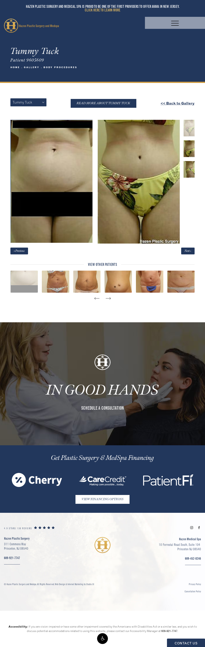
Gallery (31, 67)
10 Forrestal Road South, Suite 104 (180, 547)
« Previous (19, 251)
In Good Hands (102, 390)
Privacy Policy (195, 584)
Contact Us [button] (186, 643)
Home (15, 67)
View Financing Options (102, 499)
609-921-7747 (169, 631)
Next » (188, 251)
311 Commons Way (16, 546)
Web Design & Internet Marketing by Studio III (74, 584)
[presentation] (96, 298)
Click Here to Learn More (102, 10)
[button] (102, 638)
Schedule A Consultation (102, 408)
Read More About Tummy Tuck (103, 103)
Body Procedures (60, 67)
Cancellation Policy (193, 591)
